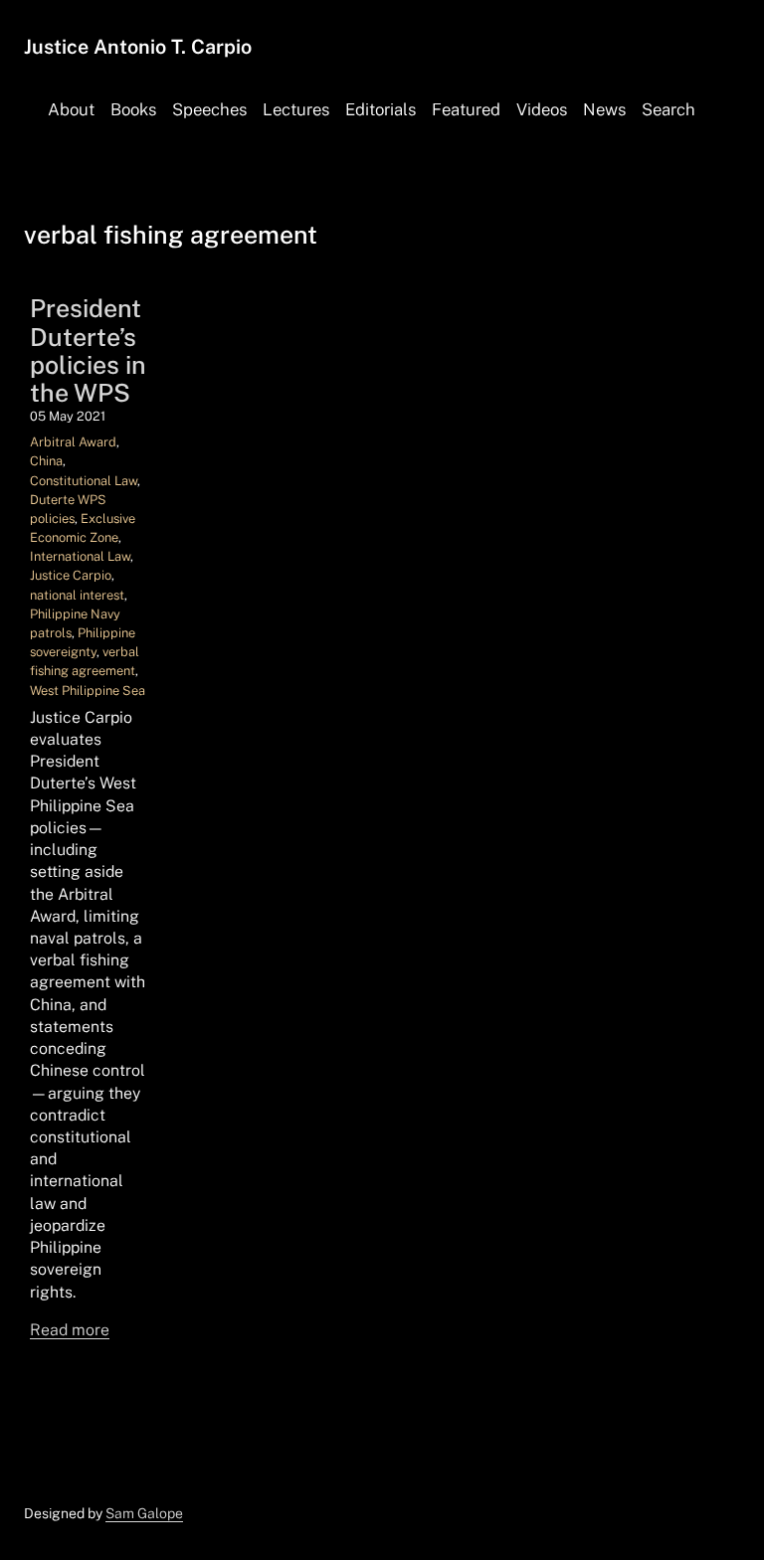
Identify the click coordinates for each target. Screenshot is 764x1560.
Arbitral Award (73, 441)
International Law (80, 556)
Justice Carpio (70, 575)
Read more (69, 1329)
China (46, 460)
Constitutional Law (83, 480)
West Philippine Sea (87, 690)
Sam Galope (144, 1513)
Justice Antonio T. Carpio (138, 46)
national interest (77, 595)
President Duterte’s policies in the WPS (88, 350)
